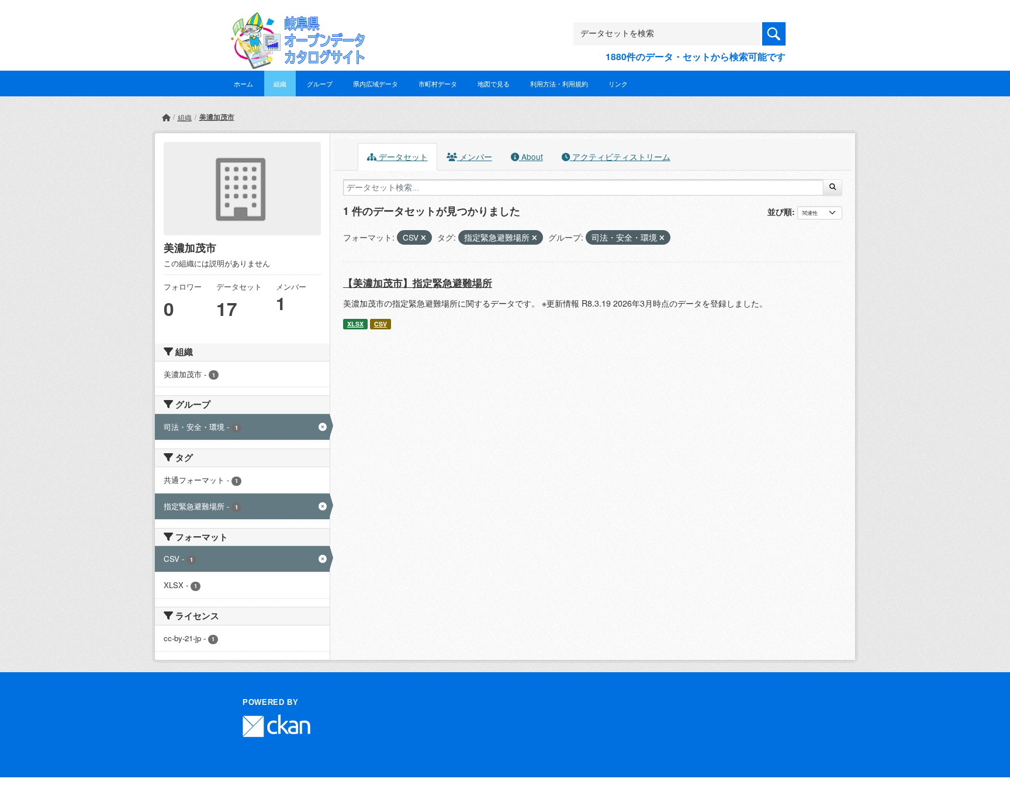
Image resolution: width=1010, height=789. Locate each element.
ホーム (243, 83)
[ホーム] (166, 117)
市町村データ (437, 83)
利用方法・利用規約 (559, 83)
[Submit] (832, 187)
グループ (320, 83)
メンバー (474, 156)
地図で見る (494, 83)
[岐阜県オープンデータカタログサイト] (294, 21)
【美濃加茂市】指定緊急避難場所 (417, 283)
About (531, 156)
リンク (618, 83)
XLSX (355, 323)
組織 (280, 83)
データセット (402, 156)
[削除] (423, 237)
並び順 (779, 211)
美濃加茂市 (216, 117)
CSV (380, 323)
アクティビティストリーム (620, 156)
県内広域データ (375, 83)
